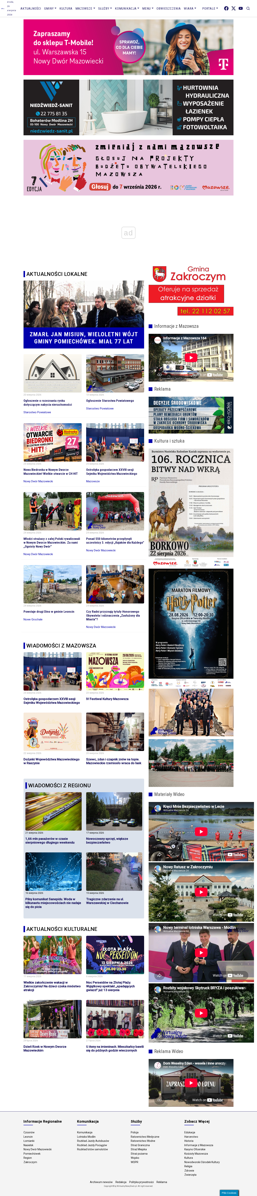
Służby (103, 8)
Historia (188, 1140)
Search (248, 8)
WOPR (134, 1162)
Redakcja (121, 1182)
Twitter (233, 8)
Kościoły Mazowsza (196, 1153)
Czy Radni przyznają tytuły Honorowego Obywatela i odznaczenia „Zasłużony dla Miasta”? (113, 615)
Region (28, 1157)
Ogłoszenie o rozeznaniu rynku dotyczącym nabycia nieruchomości (48, 402)
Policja (134, 1132)
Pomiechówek (32, 1153)
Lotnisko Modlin (86, 1136)
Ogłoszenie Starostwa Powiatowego (110, 400)
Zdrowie (189, 1170)
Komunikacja (126, 8)
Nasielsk (28, 1145)
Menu (146, 8)
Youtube (241, 8)
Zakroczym (30, 1162)
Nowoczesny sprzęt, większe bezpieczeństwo (107, 840)
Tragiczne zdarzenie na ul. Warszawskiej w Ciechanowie (107, 901)
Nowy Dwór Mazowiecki (38, 1149)
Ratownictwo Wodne (143, 1140)
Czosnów (29, 1132)
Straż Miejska (139, 1149)
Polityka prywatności (141, 1182)
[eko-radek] (191, 415)
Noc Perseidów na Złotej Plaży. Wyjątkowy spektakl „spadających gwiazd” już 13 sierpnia (110, 986)
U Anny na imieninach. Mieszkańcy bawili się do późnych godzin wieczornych (115, 1048)
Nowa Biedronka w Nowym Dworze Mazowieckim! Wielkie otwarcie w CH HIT (51, 471)
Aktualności (31, 8)
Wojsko (135, 1157)
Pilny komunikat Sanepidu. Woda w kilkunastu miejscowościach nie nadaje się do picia (53, 903)
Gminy (49, 8)
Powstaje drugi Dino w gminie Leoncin (49, 611)
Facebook (226, 8)
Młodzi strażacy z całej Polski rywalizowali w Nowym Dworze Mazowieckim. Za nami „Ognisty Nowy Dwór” (52, 542)
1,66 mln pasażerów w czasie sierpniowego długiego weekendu (50, 840)
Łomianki (29, 1140)
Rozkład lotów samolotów (92, 1149)
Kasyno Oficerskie (194, 1149)
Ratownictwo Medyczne (145, 1136)
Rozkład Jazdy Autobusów (93, 1140)
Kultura (65, 8)
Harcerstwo (191, 1136)
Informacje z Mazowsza (198, 1145)
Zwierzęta (190, 1174)
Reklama (162, 1182)
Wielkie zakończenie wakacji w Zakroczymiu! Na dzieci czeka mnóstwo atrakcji (52, 986)
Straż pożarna (139, 1153)
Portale (208, 8)
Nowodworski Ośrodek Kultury (202, 1162)
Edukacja (189, 1132)
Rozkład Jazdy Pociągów (92, 1145)
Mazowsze (83, 8)
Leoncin (28, 1136)
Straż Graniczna (140, 1145)
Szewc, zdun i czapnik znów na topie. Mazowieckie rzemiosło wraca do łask (113, 761)
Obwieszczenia (169, 8)
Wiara (189, 8)
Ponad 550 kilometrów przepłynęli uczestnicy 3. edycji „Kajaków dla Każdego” (115, 540)
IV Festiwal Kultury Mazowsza (107, 699)
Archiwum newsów (101, 1182)
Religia (188, 1166)
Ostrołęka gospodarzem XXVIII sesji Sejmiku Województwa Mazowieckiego (111, 471)
